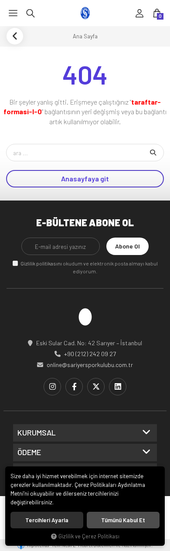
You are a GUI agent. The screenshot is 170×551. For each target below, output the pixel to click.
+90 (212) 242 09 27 (90, 353)
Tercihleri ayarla (46, 520)
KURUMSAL (36, 433)
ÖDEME (29, 452)
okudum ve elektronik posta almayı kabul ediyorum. (89, 267)
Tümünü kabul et (123, 520)
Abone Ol (127, 246)
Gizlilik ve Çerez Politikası (88, 536)
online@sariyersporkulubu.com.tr (90, 364)
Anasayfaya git (85, 178)
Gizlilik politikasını (41, 263)
